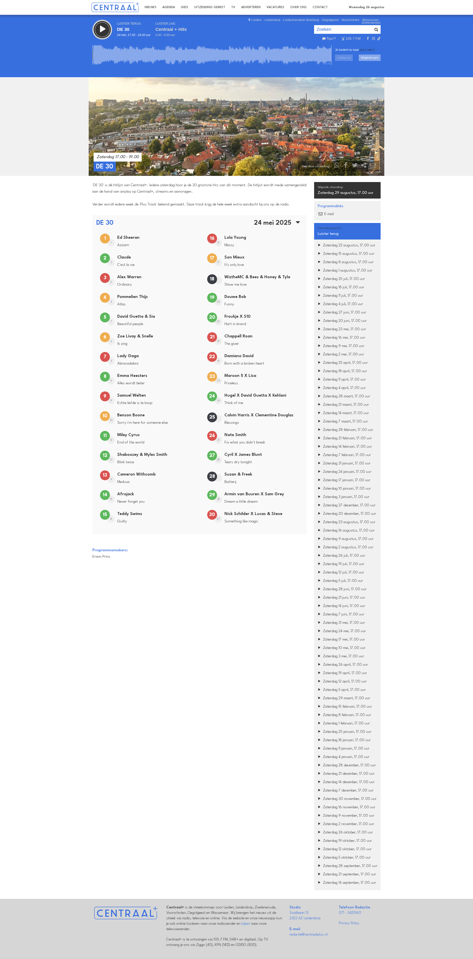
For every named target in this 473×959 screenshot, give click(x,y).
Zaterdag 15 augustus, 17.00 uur (348, 254)
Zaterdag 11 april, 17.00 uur (344, 380)
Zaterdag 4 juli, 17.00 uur (342, 304)
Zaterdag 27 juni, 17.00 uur (344, 312)
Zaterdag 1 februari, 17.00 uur (346, 723)
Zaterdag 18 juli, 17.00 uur (343, 287)
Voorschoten (350, 20)
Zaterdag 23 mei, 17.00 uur (344, 329)
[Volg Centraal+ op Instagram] (373, 38)
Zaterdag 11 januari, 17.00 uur (345, 749)
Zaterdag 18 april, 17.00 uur (344, 371)
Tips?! (331, 38)
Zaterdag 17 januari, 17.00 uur (346, 480)
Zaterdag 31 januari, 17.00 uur (346, 463)
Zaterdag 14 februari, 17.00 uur (347, 447)
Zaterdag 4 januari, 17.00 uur (345, 757)
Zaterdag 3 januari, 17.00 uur (345, 497)
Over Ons (298, 7)
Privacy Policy (349, 923)
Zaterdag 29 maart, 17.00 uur (346, 698)
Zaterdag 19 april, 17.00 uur (344, 673)
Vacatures (275, 7)
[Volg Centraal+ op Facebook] (368, 38)
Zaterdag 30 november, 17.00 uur (349, 799)
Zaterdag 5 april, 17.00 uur (344, 690)
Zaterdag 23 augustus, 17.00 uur (348, 522)
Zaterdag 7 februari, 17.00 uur (346, 455)
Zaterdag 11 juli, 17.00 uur (342, 296)
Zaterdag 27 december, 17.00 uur (348, 505)
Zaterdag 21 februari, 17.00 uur (347, 438)
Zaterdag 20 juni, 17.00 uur (344, 321)
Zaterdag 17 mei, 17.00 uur (343, 640)
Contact (320, 7)
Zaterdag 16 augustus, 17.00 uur (348, 531)
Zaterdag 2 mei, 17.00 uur (343, 354)
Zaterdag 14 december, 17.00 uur (348, 782)
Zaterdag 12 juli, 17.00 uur (343, 572)
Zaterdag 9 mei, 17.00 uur (343, 346)
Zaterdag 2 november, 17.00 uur (348, 824)
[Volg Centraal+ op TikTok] (378, 38)
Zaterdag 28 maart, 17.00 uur (346, 396)
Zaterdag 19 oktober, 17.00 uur (347, 841)
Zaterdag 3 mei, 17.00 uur (343, 656)
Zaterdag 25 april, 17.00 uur (345, 363)
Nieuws (150, 7)
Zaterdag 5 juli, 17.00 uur (342, 581)
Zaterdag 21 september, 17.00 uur (349, 874)
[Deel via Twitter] (355, 166)
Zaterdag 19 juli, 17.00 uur (343, 564)
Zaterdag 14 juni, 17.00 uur (343, 606)
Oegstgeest (330, 20)
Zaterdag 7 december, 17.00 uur (347, 791)
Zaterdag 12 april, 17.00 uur (344, 681)
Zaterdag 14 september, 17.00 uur (349, 883)
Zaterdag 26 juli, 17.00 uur (343, 556)
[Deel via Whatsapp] (337, 166)
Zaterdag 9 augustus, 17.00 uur (347, 539)
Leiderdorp (273, 20)
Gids (184, 7)
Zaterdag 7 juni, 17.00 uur (343, 614)
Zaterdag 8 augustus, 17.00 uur (347, 262)
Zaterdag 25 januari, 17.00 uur (346, 732)
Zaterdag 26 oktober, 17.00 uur (347, 832)
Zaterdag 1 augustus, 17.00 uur (347, 271)
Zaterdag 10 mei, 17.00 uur (343, 648)
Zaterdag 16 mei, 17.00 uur (343, 338)
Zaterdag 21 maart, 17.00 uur (345, 405)
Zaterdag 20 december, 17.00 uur (349, 514)
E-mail (328, 214)
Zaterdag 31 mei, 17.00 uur (343, 623)
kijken (245, 924)
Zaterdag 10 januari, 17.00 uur (346, 489)
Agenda (168, 7)
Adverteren (251, 7)
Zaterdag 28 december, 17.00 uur (349, 765)
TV (233, 7)
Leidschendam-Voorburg (301, 20)
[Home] (115, 7)
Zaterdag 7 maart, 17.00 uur (345, 422)
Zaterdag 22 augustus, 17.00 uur (348, 245)
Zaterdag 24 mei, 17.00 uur (344, 631)
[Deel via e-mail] (373, 166)
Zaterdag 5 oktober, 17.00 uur (346, 858)
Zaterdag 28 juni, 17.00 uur (344, 589)
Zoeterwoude (371, 22)
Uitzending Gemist (209, 7)
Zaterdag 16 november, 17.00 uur (348, 807)
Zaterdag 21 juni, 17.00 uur (343, 598)
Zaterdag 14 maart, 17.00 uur (345, 413)
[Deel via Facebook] (346, 166)
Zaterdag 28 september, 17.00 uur (349, 866)
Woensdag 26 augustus (366, 7)
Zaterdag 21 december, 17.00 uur (348, 774)
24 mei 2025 (273, 223)
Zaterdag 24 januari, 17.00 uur (346, 472)
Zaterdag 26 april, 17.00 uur (345, 665)
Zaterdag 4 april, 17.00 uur (344, 388)
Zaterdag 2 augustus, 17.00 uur (347, 547)
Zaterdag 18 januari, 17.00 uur (346, 740)
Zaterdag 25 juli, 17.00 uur (343, 279)
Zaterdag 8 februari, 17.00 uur (346, 715)
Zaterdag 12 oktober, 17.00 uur (347, 849)
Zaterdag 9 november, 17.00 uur (348, 816)
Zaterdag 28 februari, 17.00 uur (347, 430)
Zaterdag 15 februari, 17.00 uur (347, 707)
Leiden (257, 20)
